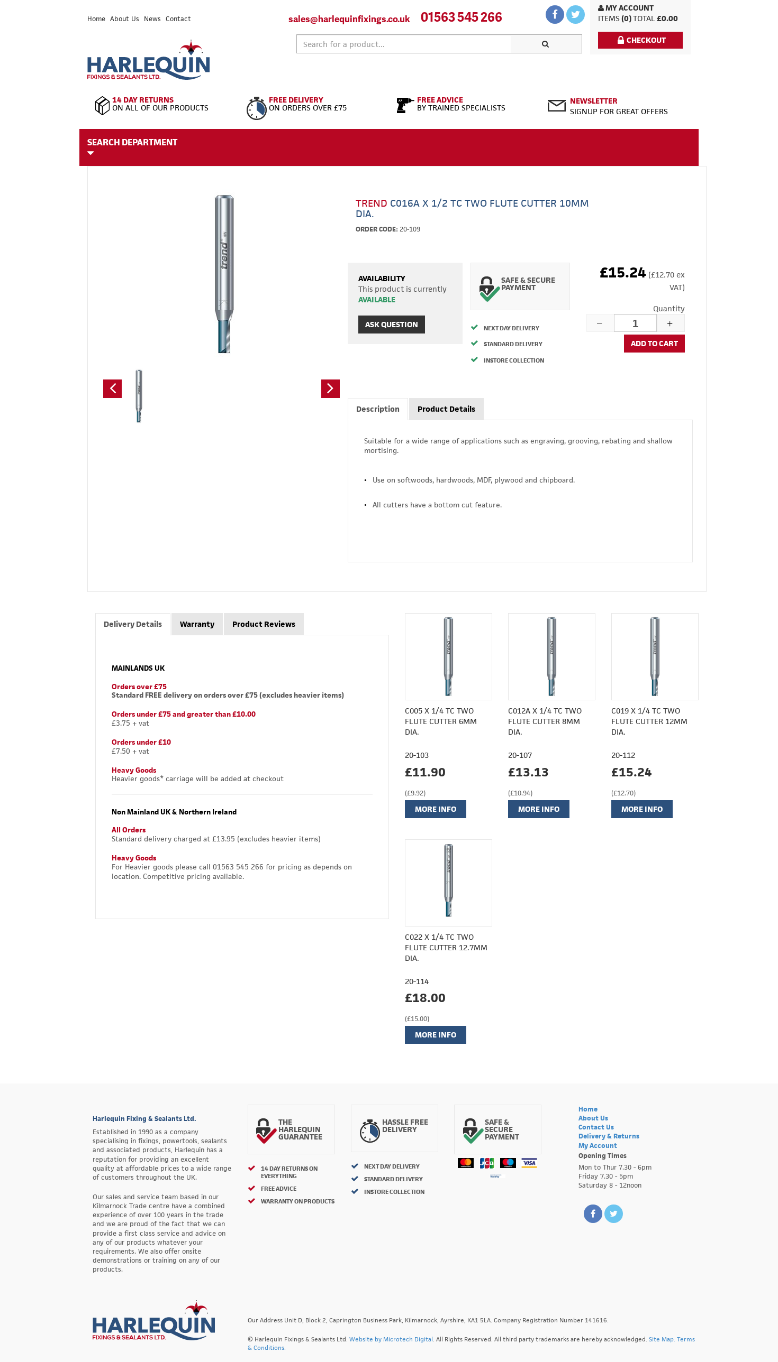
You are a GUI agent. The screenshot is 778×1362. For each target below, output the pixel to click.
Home (96, 18)
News (152, 18)
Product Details (446, 409)
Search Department (132, 142)
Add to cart (654, 343)
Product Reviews (263, 624)
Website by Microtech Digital (391, 1339)
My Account (629, 8)
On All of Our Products (160, 104)
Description (378, 409)
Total (644, 18)
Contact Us (596, 1127)
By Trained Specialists (461, 104)
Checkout (646, 40)
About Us (124, 18)
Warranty (197, 624)
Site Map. (662, 1339)
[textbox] (404, 44)
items (609, 18)
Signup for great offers (619, 106)
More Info (435, 809)
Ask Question (391, 324)
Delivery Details (133, 624)
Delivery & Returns (608, 1136)
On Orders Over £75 (308, 104)
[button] (112, 388)
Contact (178, 18)
